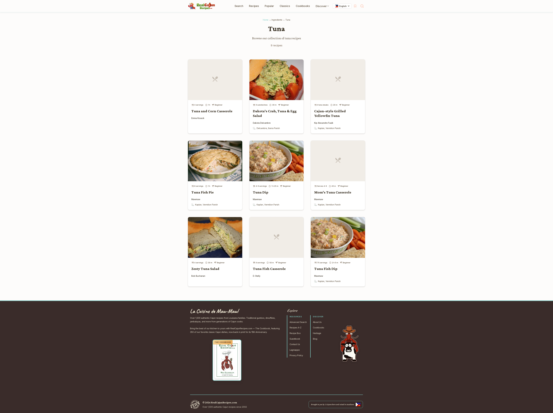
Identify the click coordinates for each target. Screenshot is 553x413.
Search (239, 5)
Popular (269, 5)
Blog (315, 339)
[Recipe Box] (355, 6)
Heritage (317, 333)
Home (265, 20)
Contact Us (295, 344)
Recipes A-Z (295, 327)
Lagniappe (295, 350)
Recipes (254, 5)
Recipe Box (295, 333)
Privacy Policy (296, 355)
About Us (317, 322)
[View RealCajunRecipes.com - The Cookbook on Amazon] (227, 360)
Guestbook (295, 339)
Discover (321, 6)
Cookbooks (303, 5)
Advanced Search (298, 322)
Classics (285, 5)
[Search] (362, 6)
